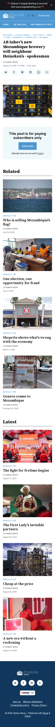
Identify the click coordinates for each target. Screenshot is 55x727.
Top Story (38, 35)
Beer (49, 35)
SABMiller (30, 37)
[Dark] (29, 15)
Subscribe (44, 15)
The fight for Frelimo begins (26, 470)
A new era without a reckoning (19, 640)
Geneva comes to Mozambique (17, 398)
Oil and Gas (19, 24)
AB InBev (43, 37)
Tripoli (27, 716)
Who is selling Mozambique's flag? (26, 222)
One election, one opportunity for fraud (21, 281)
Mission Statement (32, 701)
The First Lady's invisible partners (23, 527)
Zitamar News (10, 62)
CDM (7, 37)
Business (8, 35)
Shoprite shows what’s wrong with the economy (27, 339)
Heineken (17, 37)
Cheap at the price (18, 584)
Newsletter (9, 216)
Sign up (17, 701)
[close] (51, 5)
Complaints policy (20, 705)
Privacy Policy (39, 705)
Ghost (45, 713)
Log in (40, 153)
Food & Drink (22, 35)
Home (6, 24)
